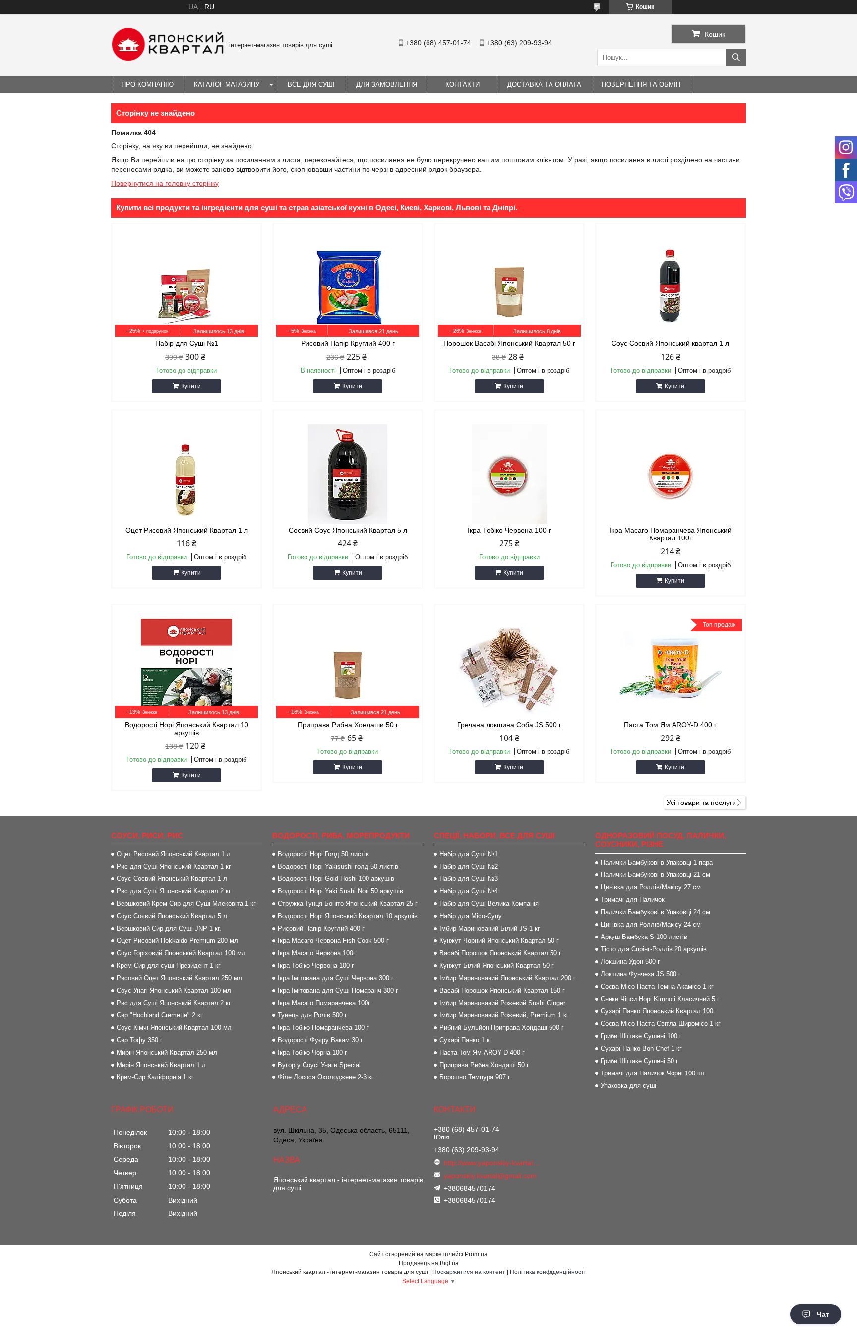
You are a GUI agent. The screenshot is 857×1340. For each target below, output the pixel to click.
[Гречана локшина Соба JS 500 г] (509, 668)
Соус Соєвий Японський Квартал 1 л (172, 878)
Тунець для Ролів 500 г (312, 1015)
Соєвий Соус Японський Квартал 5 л (348, 530)
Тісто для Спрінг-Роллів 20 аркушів (654, 949)
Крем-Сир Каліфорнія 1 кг (155, 1077)
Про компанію (148, 84)
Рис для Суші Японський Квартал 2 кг (174, 891)
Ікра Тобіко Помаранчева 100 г (323, 1027)
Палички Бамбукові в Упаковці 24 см (655, 912)
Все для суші (311, 84)
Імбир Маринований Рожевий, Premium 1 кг (504, 1015)
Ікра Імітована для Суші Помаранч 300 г (338, 990)
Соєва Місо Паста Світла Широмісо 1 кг (661, 1023)
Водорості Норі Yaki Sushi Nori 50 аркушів (340, 891)
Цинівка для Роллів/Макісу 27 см (651, 887)
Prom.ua (476, 1254)
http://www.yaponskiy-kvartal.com (492, 1163)
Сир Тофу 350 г (140, 1040)
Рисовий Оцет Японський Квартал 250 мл (179, 978)
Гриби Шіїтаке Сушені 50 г (639, 1061)
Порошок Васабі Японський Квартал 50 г (509, 343)
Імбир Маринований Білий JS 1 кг (489, 928)
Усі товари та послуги (701, 802)
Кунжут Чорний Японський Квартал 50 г (499, 940)
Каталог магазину (226, 84)
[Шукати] (736, 57)
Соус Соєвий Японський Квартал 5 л (172, 916)
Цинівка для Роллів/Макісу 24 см (651, 924)
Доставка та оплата (544, 84)
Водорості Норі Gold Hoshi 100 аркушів (336, 878)
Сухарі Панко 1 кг (465, 1040)
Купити (191, 386)
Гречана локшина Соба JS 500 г (509, 725)
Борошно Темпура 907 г (474, 1077)
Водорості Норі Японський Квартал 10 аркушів (186, 729)
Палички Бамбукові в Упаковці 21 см (655, 874)
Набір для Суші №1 (186, 343)
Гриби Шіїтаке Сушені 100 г (641, 1036)
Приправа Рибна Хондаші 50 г (484, 1065)
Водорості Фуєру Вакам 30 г (320, 1040)
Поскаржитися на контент (468, 1272)
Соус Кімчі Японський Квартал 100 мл (174, 1027)
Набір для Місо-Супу (470, 916)
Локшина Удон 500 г (630, 961)
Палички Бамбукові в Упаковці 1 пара (657, 862)
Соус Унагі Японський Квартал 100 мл (174, 990)
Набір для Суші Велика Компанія (489, 903)
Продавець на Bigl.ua (429, 1263)
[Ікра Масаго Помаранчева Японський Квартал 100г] (670, 474)
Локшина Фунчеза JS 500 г (641, 974)
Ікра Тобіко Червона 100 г (509, 530)
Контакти (462, 84)
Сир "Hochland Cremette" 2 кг (160, 1015)
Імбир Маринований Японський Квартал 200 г (507, 978)
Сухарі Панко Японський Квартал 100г (658, 1011)
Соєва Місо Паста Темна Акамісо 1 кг (657, 986)
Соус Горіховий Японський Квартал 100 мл (181, 953)
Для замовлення (386, 84)
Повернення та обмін (641, 84)
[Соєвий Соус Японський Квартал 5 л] (347, 474)
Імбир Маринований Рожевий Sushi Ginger (502, 1002)
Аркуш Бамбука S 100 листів (644, 936)
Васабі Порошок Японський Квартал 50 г (500, 953)
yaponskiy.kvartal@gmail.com (490, 1176)
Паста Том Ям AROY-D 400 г (670, 725)
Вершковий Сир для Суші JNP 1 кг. (169, 928)
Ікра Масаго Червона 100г (317, 953)
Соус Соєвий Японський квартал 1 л (670, 343)
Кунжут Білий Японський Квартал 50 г (496, 965)
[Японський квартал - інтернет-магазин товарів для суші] (167, 59)
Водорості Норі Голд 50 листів (323, 854)
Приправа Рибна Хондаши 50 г (348, 725)
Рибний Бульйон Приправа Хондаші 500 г (501, 1027)
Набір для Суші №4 (468, 891)
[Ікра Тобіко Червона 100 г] (509, 474)
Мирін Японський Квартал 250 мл (167, 1052)
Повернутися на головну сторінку (165, 183)
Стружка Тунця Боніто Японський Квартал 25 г (348, 903)
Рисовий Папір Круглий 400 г (348, 343)
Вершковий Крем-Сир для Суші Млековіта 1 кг (186, 903)
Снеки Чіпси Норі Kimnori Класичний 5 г (660, 999)
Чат (823, 1314)
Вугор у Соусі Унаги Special (319, 1065)
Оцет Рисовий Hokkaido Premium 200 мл (177, 940)
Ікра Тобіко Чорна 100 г (312, 1052)
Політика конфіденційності (548, 1272)
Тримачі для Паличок (633, 899)
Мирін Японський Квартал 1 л (161, 1065)
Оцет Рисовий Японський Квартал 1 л (186, 530)
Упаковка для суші (628, 1085)
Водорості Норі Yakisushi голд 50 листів (338, 866)
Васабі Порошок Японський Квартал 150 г (502, 990)
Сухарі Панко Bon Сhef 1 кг (641, 1048)
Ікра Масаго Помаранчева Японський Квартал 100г (671, 534)
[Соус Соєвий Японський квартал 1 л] (670, 287)
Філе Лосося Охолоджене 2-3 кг (326, 1077)
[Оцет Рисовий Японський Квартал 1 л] (186, 474)
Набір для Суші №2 (468, 866)
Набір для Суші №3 (468, 878)
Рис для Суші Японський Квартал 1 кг (174, 866)
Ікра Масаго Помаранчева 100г (324, 1002)
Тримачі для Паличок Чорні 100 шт (653, 1073)
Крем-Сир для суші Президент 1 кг (169, 965)
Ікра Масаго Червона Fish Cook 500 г (333, 940)
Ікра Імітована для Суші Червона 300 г (336, 978)
